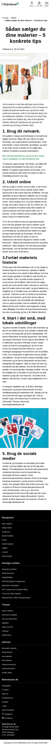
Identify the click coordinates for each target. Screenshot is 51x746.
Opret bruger (7, 556)
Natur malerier (7, 611)
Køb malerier (7, 524)
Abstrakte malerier (9, 569)
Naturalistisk (7, 660)
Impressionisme (8, 668)
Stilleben (5, 623)
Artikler (13, 18)
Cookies (5, 690)
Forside (5, 18)
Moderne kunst (8, 573)
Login (4, 706)
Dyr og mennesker (9, 619)
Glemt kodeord (8, 710)
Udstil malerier (7, 544)
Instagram (8, 714)
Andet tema (6, 635)
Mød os (5, 694)
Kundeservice (7, 698)
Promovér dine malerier (11, 593)
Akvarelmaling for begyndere (13, 581)
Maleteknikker (7, 577)
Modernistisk (7, 652)
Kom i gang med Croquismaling (14, 589)
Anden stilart (7, 672)
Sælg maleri (7, 528)
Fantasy (5, 631)
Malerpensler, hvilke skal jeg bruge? (16, 597)
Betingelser (6, 686)
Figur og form (7, 627)
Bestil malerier (7, 536)
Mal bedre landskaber (10, 585)
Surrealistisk (7, 656)
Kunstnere (6, 532)
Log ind (5, 552)
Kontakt (5, 702)
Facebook (8, 718)
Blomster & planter (9, 615)
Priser (4, 540)
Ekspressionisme (9, 664)
